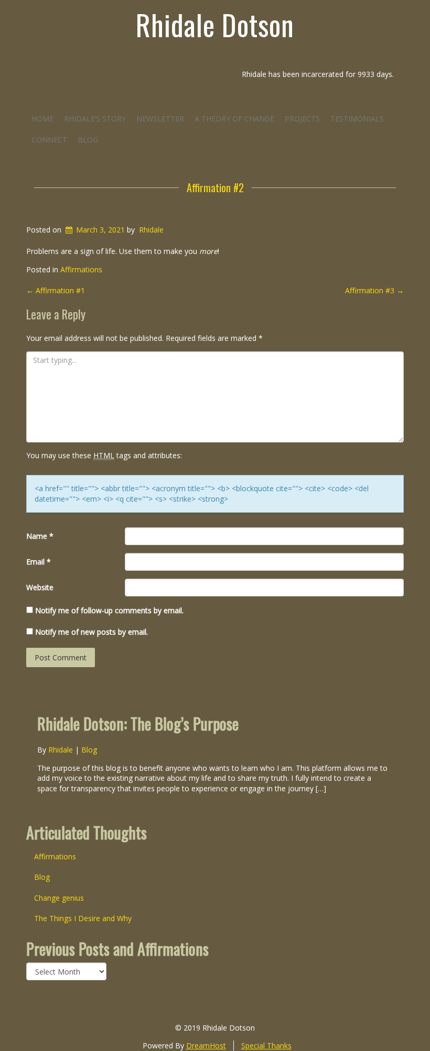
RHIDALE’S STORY (95, 119)
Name (39, 536)
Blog (88, 140)
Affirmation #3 (374, 290)
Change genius (59, 898)
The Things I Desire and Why (83, 918)
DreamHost (206, 1045)
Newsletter (160, 119)
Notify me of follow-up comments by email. (109, 610)
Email (38, 562)
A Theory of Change (234, 119)
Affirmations (81, 269)
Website (39, 587)
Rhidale (151, 230)
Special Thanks (266, 1045)
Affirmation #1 (55, 290)
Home (42, 119)
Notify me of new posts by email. (91, 632)
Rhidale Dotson (215, 25)
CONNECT (49, 140)
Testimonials (357, 119)
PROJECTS (302, 119)
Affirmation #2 (215, 187)
